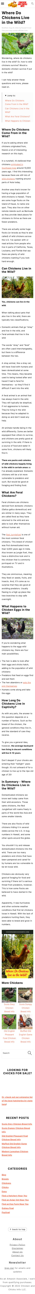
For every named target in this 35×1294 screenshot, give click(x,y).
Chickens (6, 1183)
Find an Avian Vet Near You (15, 1200)
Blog (4, 1175)
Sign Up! (9, 1268)
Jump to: (11, 95)
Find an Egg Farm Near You (15, 1204)
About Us (17, 1252)
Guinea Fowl (8, 1208)
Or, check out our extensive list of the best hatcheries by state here (17, 1101)
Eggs (4, 1191)
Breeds (5, 1179)
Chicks (5, 1187)
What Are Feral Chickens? (17, 116)
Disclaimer (17, 1248)
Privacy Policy (17, 1245)
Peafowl (6, 1212)
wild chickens (8, 179)
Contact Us (17, 1255)
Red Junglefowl (13, 534)
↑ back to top (17, 1229)
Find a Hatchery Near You (14, 1196)
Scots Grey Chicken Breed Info (17, 1124)
